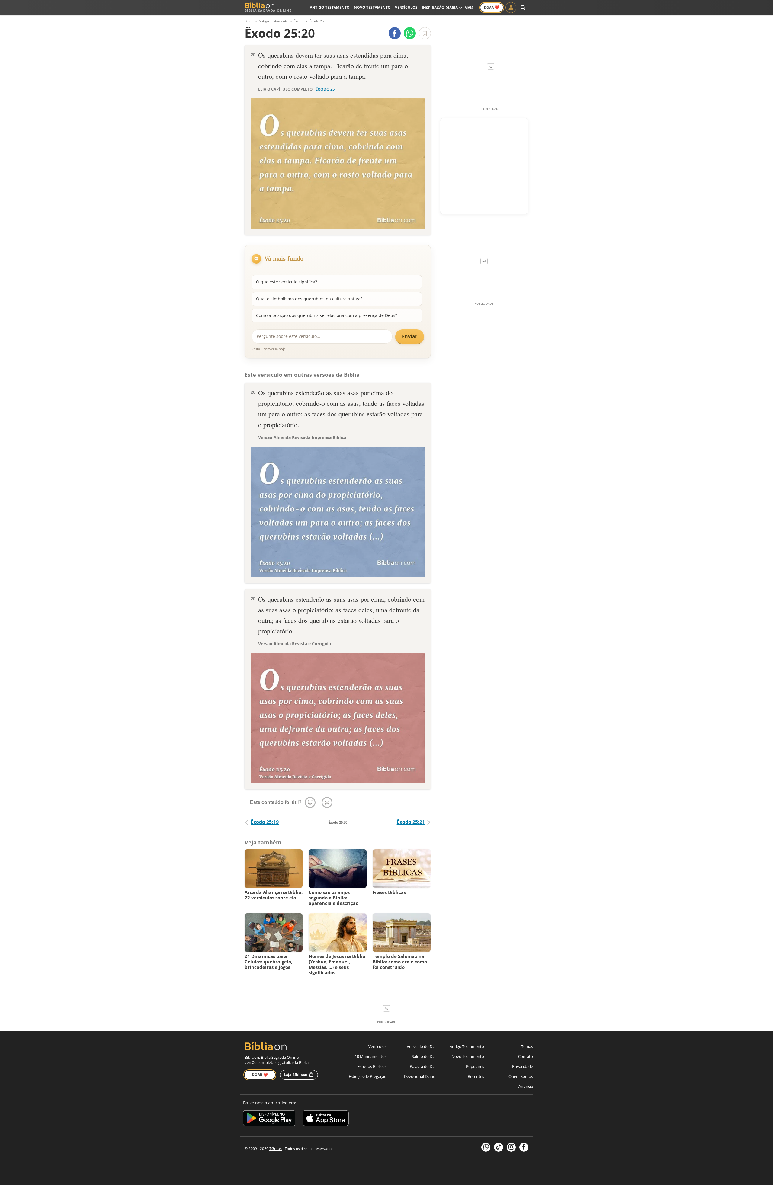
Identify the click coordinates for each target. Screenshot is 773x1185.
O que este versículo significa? (286, 282)
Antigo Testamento (330, 7)
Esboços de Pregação (367, 1076)
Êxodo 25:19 (265, 822)
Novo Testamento (372, 7)
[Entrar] (510, 7)
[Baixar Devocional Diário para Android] (269, 1119)
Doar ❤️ (260, 1074)
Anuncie (525, 1086)
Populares (475, 1066)
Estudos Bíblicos (372, 1066)
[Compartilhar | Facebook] (395, 33)
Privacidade (522, 1066)
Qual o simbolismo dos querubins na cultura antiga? (309, 299)
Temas (527, 1046)
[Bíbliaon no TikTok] (498, 1147)
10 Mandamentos (370, 1056)
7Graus (275, 1148)
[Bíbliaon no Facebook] (523, 1147)
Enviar (409, 336)
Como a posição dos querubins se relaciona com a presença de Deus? (326, 315)
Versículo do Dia (421, 1046)
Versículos (406, 7)
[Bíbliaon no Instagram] (511, 1147)
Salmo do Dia (423, 1056)
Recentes (476, 1076)
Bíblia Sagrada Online (268, 10)
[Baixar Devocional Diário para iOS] (326, 1119)
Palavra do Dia (422, 1066)
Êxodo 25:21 (411, 822)
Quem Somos (520, 1076)
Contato (525, 1056)
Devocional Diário (419, 1076)
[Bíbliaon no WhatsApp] (485, 1147)
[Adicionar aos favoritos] (425, 33)
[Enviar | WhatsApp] (410, 33)
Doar (491, 7)
